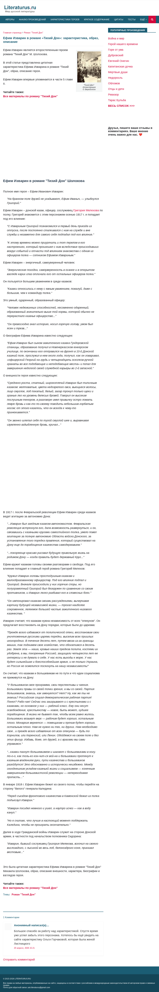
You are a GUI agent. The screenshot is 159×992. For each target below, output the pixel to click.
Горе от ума (115, 49)
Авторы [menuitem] (9, 19)
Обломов (114, 83)
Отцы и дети (116, 89)
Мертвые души (117, 72)
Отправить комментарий (19, 959)
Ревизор (113, 94)
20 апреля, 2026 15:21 (24, 948)
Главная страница (12, 32)
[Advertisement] (53, 136)
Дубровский (115, 55)
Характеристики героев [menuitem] (64, 19)
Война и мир (116, 38)
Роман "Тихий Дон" (33, 32)
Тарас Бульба (117, 100)
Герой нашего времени (123, 44)
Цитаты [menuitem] (118, 19)
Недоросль (115, 77)
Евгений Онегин (118, 60)
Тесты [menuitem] (131, 19)
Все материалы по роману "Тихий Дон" (30, 96)
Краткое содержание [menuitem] (96, 19)
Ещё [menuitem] (142, 19)
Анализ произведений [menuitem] (32, 19)
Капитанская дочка (120, 66)
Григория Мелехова (86, 210)
